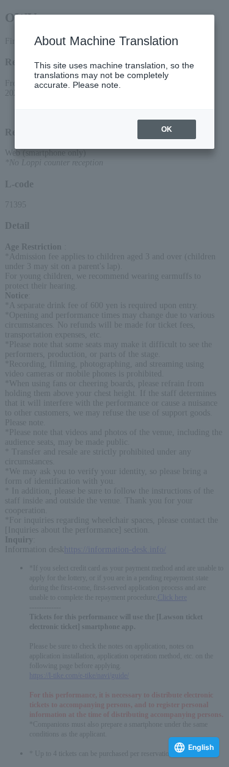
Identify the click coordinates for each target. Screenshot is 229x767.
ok (166, 129)
